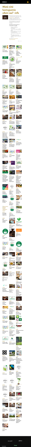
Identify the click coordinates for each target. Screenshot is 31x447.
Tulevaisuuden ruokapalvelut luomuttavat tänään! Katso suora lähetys (4, 146)
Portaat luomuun (11, 17)
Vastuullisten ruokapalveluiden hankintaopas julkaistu (18, 421)
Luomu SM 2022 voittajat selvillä (5, 322)
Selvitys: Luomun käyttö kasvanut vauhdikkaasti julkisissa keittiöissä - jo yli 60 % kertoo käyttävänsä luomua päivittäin (18, 180)
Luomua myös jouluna (4, 430)
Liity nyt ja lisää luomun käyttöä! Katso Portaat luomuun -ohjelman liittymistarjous (11, 179)
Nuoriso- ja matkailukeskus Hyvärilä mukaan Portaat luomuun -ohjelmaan (5, 358)
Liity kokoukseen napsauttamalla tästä (13, 39)
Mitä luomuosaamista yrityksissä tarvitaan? (4, 221)
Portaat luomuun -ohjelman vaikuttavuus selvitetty (19, 123)
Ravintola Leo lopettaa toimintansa (11, 291)
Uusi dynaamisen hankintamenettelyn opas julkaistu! (12, 168)
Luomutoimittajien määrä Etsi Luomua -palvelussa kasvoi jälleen (12, 66)
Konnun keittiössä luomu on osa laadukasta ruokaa (5, 400)
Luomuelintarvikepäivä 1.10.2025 (12, 113)
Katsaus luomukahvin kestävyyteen (11, 323)
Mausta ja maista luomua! (5, 258)
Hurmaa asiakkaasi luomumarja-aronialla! (19, 398)
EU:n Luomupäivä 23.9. (18, 324)
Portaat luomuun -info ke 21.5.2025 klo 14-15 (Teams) (12, 122)
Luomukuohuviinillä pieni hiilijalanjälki (12, 420)
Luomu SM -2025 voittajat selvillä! (5, 111)
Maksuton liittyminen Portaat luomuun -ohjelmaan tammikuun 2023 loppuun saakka (19, 293)
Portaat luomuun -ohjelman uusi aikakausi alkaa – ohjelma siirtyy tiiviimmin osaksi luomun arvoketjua (5, 135)
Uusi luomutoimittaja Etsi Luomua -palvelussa (18, 61)
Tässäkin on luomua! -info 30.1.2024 (11, 203)
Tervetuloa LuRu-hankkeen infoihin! (5, 343)
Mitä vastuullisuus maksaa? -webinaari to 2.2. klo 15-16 (12, 274)
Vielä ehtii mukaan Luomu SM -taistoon (5, 332)
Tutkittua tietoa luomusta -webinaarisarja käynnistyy (18, 388)
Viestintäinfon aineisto (18, 112)
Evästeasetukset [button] (4, 446)
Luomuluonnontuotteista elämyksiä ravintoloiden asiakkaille (19, 332)
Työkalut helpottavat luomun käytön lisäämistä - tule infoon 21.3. (18, 191)
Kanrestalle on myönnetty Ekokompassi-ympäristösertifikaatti (5, 290)
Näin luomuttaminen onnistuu (4, 237)
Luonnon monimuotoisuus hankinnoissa (18, 348)
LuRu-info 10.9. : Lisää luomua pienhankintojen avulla (5, 168)
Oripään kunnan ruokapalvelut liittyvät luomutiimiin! (4, 102)
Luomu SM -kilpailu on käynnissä (4, 248)
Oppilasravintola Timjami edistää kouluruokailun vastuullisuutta (18, 259)
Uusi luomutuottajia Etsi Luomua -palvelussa (4, 92)
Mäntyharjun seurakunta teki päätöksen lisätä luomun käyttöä (11, 80)
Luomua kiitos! (4, 374)
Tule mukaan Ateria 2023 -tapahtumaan (4, 214)
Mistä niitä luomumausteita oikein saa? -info (18, 313)
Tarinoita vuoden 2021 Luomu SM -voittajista (18, 411)
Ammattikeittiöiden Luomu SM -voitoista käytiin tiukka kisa (19, 102)
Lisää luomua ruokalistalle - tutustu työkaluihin (18, 203)
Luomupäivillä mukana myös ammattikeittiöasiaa (19, 211)
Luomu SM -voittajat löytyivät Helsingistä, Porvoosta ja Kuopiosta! (11, 311)
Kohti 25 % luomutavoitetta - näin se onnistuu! (18, 131)
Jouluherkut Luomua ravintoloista (4, 303)
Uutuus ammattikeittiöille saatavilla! (12, 102)
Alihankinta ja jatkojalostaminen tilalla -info (12, 303)
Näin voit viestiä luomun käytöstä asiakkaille (18, 167)
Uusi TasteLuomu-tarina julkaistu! (18, 268)
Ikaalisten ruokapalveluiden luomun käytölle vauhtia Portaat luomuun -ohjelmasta (11, 388)
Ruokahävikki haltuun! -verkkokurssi (4, 312)
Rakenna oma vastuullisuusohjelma (19, 225)
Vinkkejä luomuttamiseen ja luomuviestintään (19, 250)
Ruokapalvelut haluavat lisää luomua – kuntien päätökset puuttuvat (12, 52)
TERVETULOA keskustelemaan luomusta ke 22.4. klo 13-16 (5, 63)
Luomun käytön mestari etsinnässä (5, 51)
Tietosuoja (15, 445)
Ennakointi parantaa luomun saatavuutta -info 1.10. (5, 156)
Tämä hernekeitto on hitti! (12, 268)
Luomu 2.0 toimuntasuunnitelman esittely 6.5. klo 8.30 (12, 360)
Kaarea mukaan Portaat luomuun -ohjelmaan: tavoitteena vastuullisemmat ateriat (19, 375)
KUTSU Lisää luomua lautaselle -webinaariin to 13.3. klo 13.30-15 (12, 134)
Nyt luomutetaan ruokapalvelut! (5, 421)
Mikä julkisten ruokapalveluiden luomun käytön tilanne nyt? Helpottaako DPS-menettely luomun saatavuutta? (5, 178)
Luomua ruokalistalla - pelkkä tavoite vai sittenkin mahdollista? (18, 53)
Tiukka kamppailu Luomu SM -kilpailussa (12, 226)
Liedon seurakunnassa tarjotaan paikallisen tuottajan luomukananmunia (19, 81)
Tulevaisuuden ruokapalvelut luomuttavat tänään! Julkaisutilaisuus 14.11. (18, 157)
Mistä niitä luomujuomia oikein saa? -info (18, 303)
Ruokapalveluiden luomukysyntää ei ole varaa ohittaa (12, 145)
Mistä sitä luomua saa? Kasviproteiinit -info (5, 279)
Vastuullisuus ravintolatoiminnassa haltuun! (12, 399)
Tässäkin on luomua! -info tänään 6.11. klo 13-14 (12, 215)
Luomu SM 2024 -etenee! (12, 156)
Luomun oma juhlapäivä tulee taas (18, 234)
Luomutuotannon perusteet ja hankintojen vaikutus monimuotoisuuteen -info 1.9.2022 (12, 333)
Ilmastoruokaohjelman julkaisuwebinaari (12, 343)
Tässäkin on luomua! (4, 270)
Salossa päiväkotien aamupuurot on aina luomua (18, 93)
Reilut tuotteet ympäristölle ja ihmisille (11, 373)
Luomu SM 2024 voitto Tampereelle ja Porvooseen (19, 143)
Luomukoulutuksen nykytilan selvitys (19, 282)
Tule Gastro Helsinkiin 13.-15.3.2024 (4, 193)
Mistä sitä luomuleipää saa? (11, 240)
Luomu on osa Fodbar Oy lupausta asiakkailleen (11, 193)
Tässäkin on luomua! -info (11, 250)
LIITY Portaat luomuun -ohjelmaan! (4, 122)
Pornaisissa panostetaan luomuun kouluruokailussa (4, 77)
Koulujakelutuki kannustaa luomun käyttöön (5, 410)
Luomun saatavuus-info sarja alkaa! (11, 410)
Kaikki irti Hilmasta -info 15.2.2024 (4, 201)
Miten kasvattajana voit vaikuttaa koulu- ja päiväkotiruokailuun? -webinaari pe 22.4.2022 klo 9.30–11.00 (19, 360)
